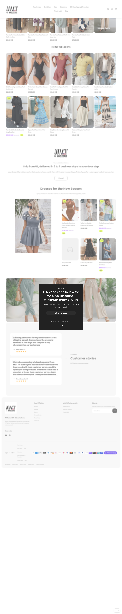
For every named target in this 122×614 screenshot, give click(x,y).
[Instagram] (59, 326)
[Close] (81, 286)
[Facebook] (62, 326)
